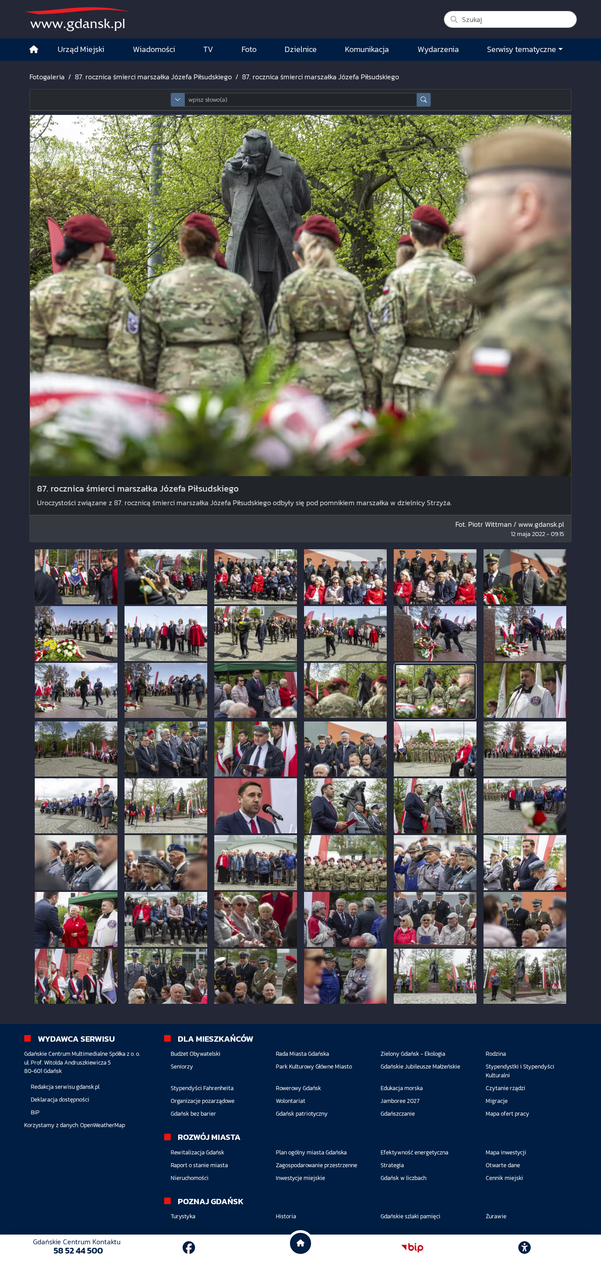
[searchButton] (424, 100)
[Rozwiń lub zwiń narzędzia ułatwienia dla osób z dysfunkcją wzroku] (524, 1248)
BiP (35, 1112)
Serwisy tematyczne (521, 49)
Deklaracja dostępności (60, 1099)
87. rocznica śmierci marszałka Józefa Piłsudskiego (153, 76)
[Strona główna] (34, 49)
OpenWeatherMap (102, 1125)
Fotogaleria (47, 76)
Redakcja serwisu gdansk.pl (65, 1087)
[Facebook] (189, 1248)
